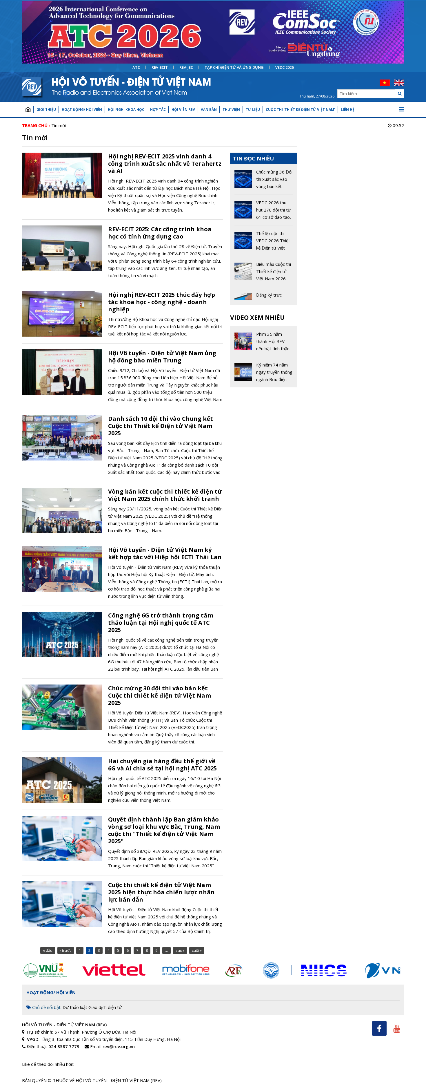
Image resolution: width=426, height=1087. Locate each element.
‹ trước (65, 950)
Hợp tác (158, 109)
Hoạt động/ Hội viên (82, 109)
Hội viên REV (183, 109)
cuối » (197, 950)
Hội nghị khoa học (126, 109)
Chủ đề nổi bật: (46, 1007)
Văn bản (209, 109)
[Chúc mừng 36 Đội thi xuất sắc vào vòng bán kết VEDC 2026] (263, 181)
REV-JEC (186, 67)
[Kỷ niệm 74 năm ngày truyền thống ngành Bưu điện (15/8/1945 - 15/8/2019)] (263, 372)
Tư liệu (253, 109)
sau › (180, 950)
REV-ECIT (160, 67)
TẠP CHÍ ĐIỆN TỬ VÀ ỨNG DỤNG (234, 67)
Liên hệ (347, 109)
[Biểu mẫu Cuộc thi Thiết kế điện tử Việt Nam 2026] (263, 274)
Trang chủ (28, 109)
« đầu (47, 950)
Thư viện (231, 109)
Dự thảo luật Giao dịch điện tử (92, 1007)
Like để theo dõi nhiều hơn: (48, 1064)
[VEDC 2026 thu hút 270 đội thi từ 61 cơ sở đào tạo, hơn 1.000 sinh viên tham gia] (263, 212)
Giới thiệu (46, 109)
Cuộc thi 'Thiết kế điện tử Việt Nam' (300, 109)
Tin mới (58, 125)
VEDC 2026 (284, 67)
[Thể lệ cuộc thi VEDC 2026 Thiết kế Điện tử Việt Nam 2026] (263, 243)
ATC (136, 67)
